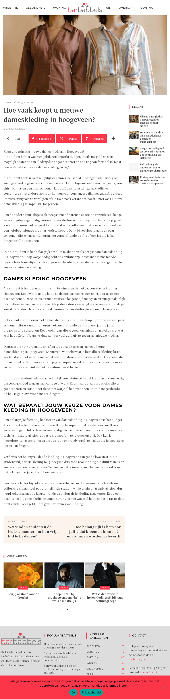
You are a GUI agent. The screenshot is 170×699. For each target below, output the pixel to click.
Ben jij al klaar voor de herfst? (23, 595)
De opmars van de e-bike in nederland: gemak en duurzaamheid (152, 137)
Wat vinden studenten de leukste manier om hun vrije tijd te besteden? (33, 531)
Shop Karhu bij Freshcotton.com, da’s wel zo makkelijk (64, 597)
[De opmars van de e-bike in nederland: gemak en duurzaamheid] (134, 135)
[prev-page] (60, 610)
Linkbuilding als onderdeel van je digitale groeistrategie (153, 167)
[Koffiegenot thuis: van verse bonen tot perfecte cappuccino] (134, 180)
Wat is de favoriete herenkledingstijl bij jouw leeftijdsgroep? (105, 597)
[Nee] (164, 687)
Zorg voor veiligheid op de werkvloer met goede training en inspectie (152, 153)
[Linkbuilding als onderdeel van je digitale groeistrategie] (134, 167)
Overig (18, 102)
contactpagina (137, 659)
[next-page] (67, 610)
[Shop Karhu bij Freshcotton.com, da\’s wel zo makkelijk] (64, 575)
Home (7, 102)
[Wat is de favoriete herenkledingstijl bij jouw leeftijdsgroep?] (105, 575)
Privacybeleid (91, 692)
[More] (113, 138)
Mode (29, 102)
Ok (73, 692)
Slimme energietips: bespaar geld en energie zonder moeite (151, 121)
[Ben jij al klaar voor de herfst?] (23, 575)
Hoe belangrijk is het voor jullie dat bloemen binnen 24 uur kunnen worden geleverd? (94, 531)
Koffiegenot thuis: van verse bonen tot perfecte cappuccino (152, 180)
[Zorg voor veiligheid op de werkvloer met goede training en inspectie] (134, 151)
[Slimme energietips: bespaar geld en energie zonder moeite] (134, 119)
